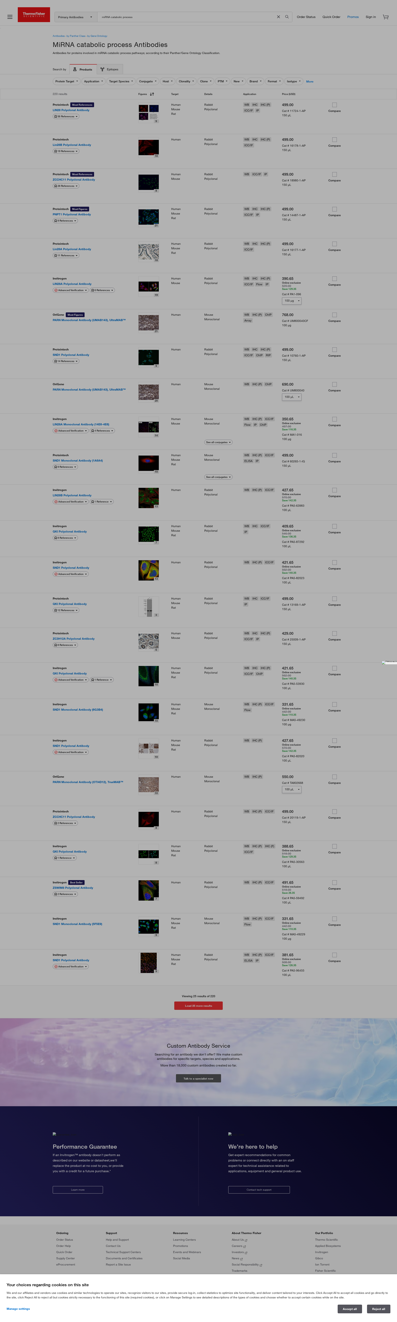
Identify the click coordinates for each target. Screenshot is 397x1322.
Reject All (378, 1309)
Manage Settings (18, 1309)
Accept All (350, 1309)
